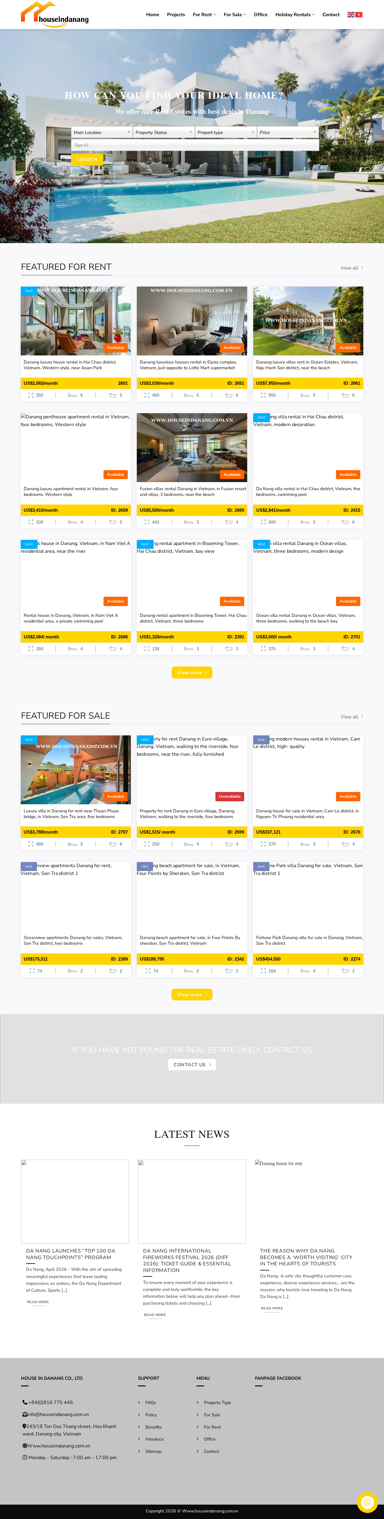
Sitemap (153, 1451)
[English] (351, 14)
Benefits (154, 1427)
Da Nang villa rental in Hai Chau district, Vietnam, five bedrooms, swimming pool (308, 491)
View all (349, 268)
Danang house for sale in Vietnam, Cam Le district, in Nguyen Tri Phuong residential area (307, 813)
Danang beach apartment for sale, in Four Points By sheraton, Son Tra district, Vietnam (190, 940)
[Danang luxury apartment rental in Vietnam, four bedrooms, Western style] (76, 447)
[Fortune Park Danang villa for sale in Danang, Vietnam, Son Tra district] (308, 896)
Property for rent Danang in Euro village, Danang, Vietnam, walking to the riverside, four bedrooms (187, 813)
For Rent (202, 14)
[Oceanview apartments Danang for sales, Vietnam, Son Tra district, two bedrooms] (76, 896)
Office (261, 14)
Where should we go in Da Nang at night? (309, 1254)
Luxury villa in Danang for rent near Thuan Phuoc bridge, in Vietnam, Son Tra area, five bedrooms (71, 813)
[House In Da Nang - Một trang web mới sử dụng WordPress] (54, 14)
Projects (176, 14)
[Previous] (31, 1230)
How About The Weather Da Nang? (185, 1254)
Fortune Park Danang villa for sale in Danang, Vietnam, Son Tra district (309, 940)
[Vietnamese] (359, 14)
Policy (151, 1415)
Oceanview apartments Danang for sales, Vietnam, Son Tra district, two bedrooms (73, 940)
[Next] (352, 1230)
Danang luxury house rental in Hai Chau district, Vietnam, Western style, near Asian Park (70, 364)
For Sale (233, 14)
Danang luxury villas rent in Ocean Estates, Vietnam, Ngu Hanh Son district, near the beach (307, 364)
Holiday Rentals (293, 14)
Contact (331, 14)
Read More (38, 1308)
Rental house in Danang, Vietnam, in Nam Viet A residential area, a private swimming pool (71, 618)
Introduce (155, 1439)
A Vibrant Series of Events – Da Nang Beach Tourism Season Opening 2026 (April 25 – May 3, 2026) (72, 1260)
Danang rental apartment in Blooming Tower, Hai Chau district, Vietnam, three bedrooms (193, 618)
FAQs (151, 1403)
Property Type (217, 1403)
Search (87, 159)
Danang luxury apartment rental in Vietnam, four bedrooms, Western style (71, 491)
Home (152, 14)
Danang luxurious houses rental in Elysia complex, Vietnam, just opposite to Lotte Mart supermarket (188, 364)
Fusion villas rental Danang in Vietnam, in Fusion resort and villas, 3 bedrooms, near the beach (193, 491)
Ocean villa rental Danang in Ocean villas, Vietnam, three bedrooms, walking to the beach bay (306, 618)
